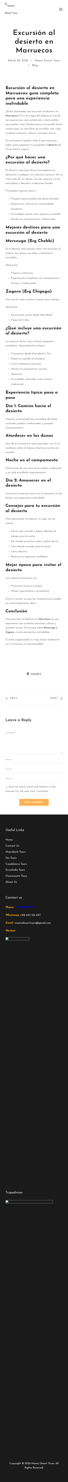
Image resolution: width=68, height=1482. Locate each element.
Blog (35, 65)
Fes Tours (11, 858)
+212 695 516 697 (30, 915)
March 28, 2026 (18, 60)
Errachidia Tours (15, 870)
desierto (52, 145)
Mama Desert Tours (47, 60)
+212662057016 (24, 907)
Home (9, 839)
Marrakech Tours (15, 852)
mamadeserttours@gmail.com (33, 923)
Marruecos (12, 116)
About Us (11, 882)
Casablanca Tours (16, 864)
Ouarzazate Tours (16, 876)
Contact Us (12, 845)
